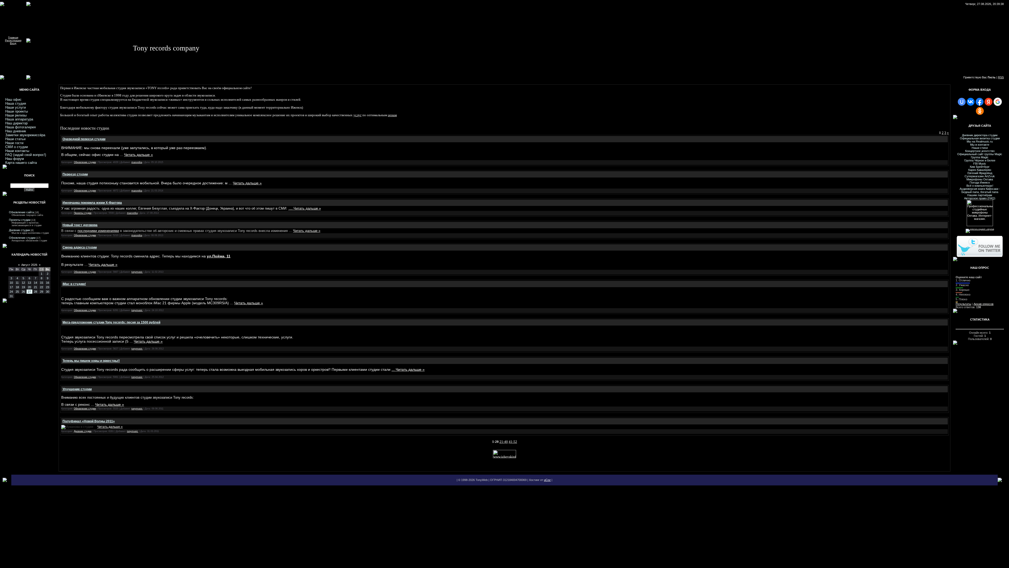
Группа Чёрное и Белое (979, 160)
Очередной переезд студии (84, 139)
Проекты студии (19, 219)
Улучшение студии (77, 389)
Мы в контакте (979, 144)
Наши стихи (980, 147)
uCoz (547, 479)
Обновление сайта (21, 212)
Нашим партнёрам (979, 195)
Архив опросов (983, 304)
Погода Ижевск (980, 182)
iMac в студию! (74, 284)
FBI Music (979, 163)
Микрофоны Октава (979, 179)
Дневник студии (19, 230)
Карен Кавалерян (979, 169)
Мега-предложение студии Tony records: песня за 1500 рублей (111, 322)
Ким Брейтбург (980, 166)
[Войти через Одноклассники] (980, 111)
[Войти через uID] (962, 102)
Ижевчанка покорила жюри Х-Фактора (92, 203)
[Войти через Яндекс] (988, 102)
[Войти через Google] (997, 102)
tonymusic (137, 272)
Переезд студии (75, 174)
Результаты (963, 304)
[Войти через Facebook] (980, 102)
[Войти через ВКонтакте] (971, 102)
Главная (13, 37)
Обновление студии (22, 237)
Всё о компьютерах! (979, 185)
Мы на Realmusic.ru (980, 141)
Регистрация (13, 40)
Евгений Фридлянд (979, 173)
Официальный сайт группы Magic (979, 154)
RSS (1001, 77)
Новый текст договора (80, 225)
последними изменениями (98, 231)
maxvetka (136, 162)
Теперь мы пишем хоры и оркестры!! (91, 361)
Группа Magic (980, 157)
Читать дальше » (138, 155)
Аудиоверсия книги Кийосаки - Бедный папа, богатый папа (980, 190)
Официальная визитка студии (980, 138)
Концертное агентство (980, 151)
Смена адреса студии (80, 247)
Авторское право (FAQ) (979, 198)
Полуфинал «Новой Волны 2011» (89, 421)
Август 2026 (29, 264)
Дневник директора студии (979, 135)
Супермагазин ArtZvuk (980, 176)
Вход (13, 43)
